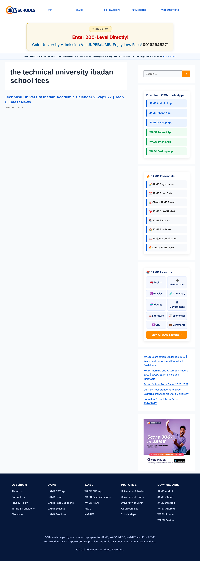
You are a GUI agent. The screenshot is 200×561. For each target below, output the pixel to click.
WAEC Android (166, 508)
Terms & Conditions (23, 508)
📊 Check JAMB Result (162, 202)
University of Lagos (132, 497)
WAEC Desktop (166, 520)
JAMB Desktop (166, 502)
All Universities (129, 508)
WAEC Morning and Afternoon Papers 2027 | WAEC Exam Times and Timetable (166, 374)
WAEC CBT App (93, 491)
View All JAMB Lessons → (166, 334)
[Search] (186, 74)
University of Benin (132, 502)
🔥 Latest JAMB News (162, 247)
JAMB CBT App (57, 491)
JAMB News (55, 497)
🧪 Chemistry (177, 293)
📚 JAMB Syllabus (159, 220)
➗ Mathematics (177, 282)
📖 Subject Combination (163, 238)
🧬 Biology (156, 304)
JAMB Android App (160, 103)
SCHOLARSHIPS (112, 10)
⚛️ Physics (156, 293)
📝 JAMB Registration (161, 184)
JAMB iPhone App (159, 113)
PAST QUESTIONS (170, 10)
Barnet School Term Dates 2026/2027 (166, 384)
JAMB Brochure (57, 514)
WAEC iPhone (165, 514)
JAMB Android (165, 491)
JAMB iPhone (165, 497)
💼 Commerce (177, 324)
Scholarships (128, 514)
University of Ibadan (132, 491)
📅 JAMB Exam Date (160, 193)
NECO (87, 508)
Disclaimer (18, 514)
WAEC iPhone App (160, 141)
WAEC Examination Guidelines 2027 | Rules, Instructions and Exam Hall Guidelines (165, 361)
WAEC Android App (160, 132)
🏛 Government (177, 304)
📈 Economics (177, 315)
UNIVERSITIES (139, 10)
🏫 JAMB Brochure (160, 229)
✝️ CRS (156, 324)
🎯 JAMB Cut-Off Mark (162, 211)
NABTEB (89, 514)
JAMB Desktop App (160, 122)
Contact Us (18, 497)
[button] (40, 10)
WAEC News (91, 502)
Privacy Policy (20, 502)
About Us (17, 491)
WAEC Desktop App (161, 151)
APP (49, 10)
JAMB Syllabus (56, 508)
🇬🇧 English (156, 282)
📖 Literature (156, 315)
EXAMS (79, 10)
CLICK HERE (169, 56)
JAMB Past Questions (61, 502)
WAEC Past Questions (97, 497)
